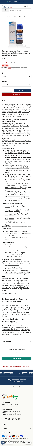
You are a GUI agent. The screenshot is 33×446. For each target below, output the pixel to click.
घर (2, 15)
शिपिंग (9, 68)
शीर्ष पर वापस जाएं (15, 387)
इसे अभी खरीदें (16, 94)
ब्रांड (2, 73)
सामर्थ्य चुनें (4, 81)
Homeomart (7, 438)
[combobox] (16, 10)
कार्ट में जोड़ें (22, 90)
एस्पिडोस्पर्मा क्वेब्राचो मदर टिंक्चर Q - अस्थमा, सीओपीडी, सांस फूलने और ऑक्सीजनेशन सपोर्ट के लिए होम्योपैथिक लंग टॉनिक (15, 16)
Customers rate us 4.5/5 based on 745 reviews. (15, 366)
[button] (27, 6)
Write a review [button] (16, 358)
